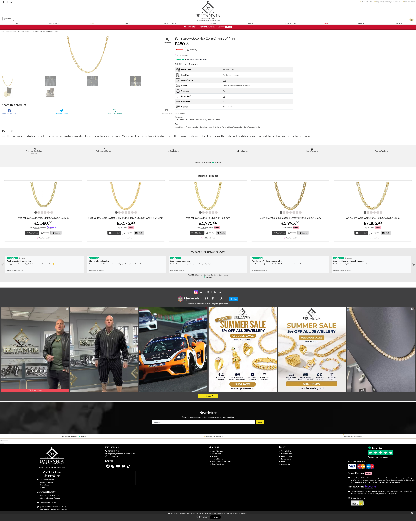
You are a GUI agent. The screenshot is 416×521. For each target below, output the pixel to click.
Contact (398, 23)
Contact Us (285, 464)
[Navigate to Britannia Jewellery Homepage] (208, 10)
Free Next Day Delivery (34, 152)
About (361, 23)
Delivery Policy (286, 454)
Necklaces (290, 23)
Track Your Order (218, 464)
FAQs (283, 461)
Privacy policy (286, 459)
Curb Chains (27, 32)
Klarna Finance (217, 459)
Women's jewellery (254, 127)
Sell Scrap (8, 19)
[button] (8, 2)
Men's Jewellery (228, 85)
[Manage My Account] (4, 2)
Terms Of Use (286, 451)
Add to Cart (33, 233)
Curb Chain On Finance (183, 127)
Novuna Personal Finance (221, 461)
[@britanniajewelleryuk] (180, 299)
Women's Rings (171, 23)
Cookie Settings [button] (202, 517)
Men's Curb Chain (198, 127)
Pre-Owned (205, 20)
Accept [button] (215, 517)
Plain (224, 91)
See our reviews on (203, 162)
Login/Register (217, 451)
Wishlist (215, 456)
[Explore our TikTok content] (128, 466)
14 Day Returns (173, 151)
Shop (16, 23)
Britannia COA (228, 107)
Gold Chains (19, 32)
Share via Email (166, 114)
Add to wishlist (182, 55)
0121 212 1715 (113, 451)
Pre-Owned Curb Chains (212, 127)
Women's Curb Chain (240, 127)
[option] (69, 436)
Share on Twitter (61, 114)
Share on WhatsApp (114, 114)
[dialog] (208, 516)
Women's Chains (213, 120)
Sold (179, 49)
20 (224, 96)
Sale (326, 23)
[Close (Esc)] (7, 440)
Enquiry (193, 49)
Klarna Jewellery (201, 120)
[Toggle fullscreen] (3, 440)
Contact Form (113, 456)
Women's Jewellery (242, 85)
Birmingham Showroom (347, 436)
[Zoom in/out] (1, 440)
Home (2, 32)
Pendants (212, 23)
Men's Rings (54, 23)
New (198, 20)
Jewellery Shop (215, 20)
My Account (216, 454)
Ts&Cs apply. (396, 482)
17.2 (224, 80)
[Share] (5, 440)
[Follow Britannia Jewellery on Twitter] (123, 466)
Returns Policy (286, 456)
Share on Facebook (9, 114)
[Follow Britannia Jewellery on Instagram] (112, 466)
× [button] (412, 513)
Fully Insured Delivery (104, 151)
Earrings (251, 23)
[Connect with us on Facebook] (107, 466)
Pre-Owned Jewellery (231, 75)
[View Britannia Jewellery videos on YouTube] (118, 466)
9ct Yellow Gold (228, 70)
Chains (92, 23)
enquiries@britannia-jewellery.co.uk (121, 454)
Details (57, 233)
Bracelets (129, 23)
